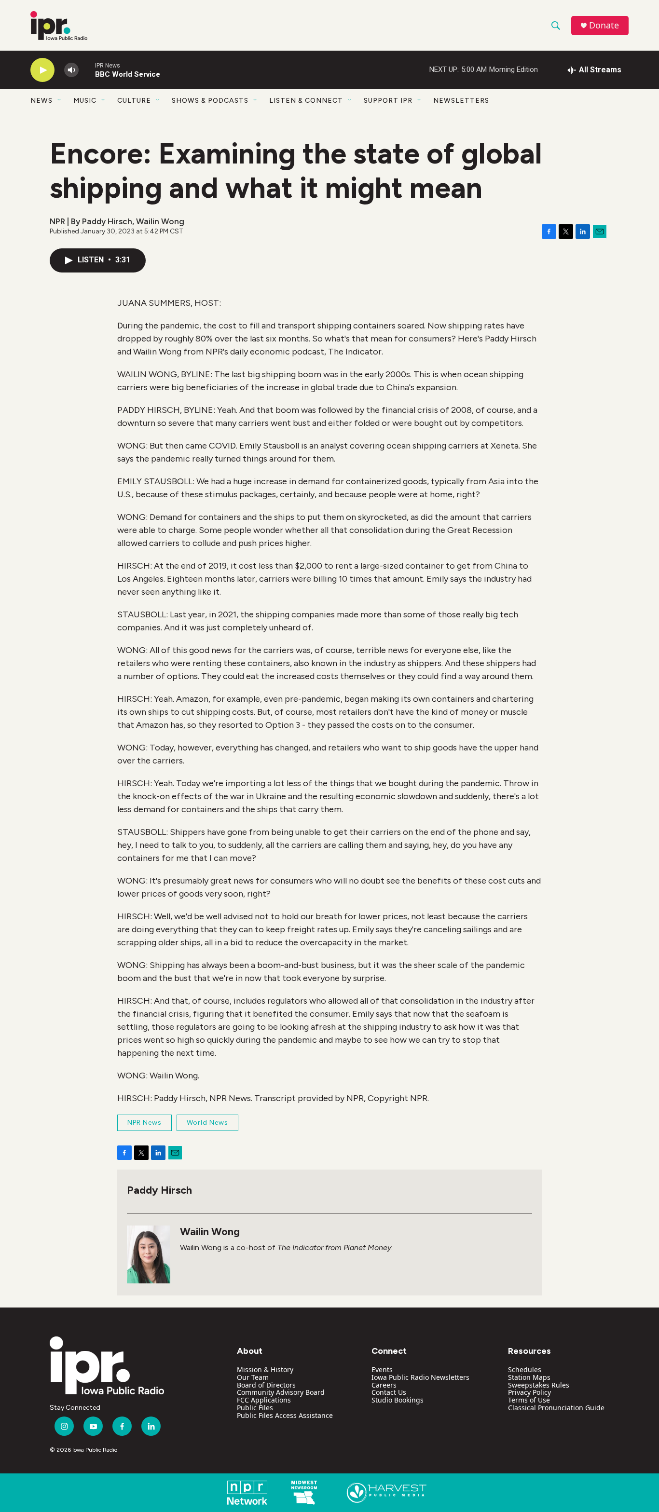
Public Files (255, 1407)
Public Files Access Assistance (285, 1415)
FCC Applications (264, 1399)
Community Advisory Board (281, 1392)
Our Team (253, 1377)
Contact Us (388, 1392)
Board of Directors (266, 1384)
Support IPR (388, 100)
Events (382, 1369)
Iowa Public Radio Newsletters (420, 1377)
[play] (42, 70)
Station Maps (529, 1377)
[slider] (86, 70)
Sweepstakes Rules (538, 1384)
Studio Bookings (397, 1399)
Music (84, 100)
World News (207, 1122)
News (41, 100)
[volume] (71, 70)
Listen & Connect (306, 100)
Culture (134, 100)
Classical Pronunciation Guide (556, 1407)
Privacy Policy (529, 1392)
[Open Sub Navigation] (60, 100)
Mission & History (265, 1369)
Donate (604, 25)
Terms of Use (529, 1399)
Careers (384, 1384)
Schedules (524, 1369)
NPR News (144, 1122)
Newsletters (461, 100)
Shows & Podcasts (210, 100)
